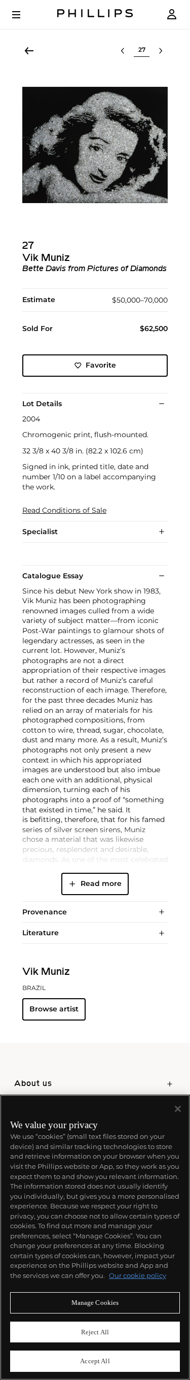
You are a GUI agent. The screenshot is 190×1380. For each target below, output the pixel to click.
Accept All (94, 1361)
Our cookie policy (137, 1275)
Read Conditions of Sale (64, 510)
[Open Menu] (23, 15)
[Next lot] (161, 51)
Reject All (95, 1332)
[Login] (172, 14)
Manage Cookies (95, 1302)
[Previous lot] (123, 51)
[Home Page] (95, 14)
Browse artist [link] (54, 1008)
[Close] (178, 1109)
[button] (95, 145)
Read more (101, 883)
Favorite (101, 365)
